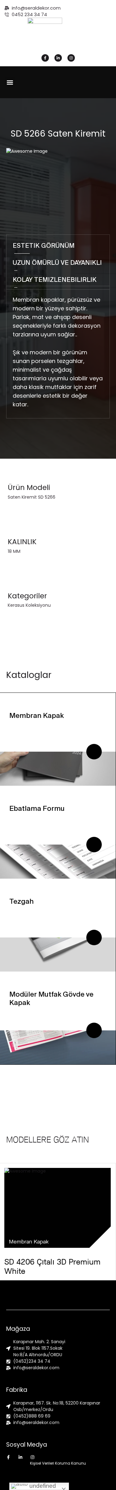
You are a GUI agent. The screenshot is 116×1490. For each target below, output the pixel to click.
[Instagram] (71, 58)
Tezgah (21, 901)
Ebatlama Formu (37, 808)
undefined (42, 1486)
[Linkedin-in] (58, 58)
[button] (10, 82)
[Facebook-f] (45, 58)
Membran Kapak (36, 715)
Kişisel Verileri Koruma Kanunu (58, 1463)
